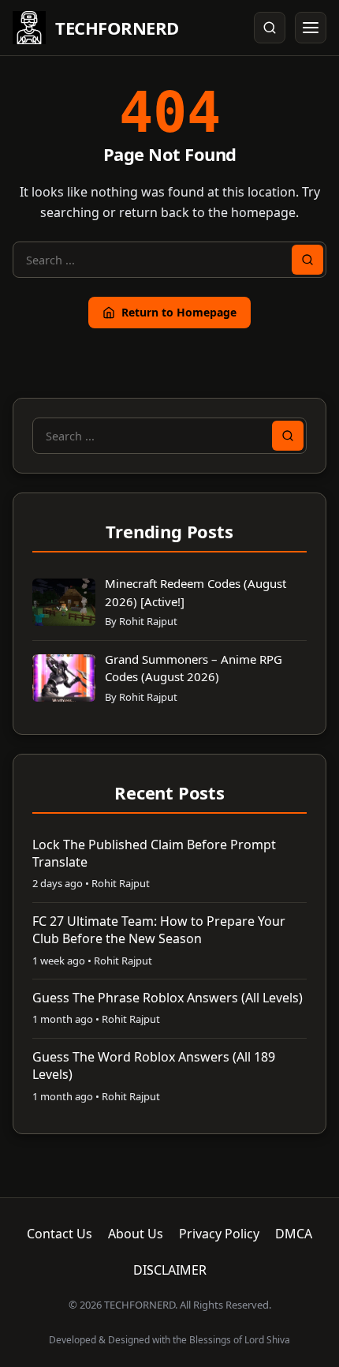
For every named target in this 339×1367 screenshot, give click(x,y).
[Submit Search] (307, 260)
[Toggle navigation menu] (310, 27)
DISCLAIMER (170, 1270)
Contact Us (59, 1233)
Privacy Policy (219, 1233)
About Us (135, 1233)
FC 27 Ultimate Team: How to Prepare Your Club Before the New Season (158, 929)
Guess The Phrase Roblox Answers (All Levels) (167, 997)
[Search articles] (269, 27)
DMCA (293, 1233)
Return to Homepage (179, 312)
